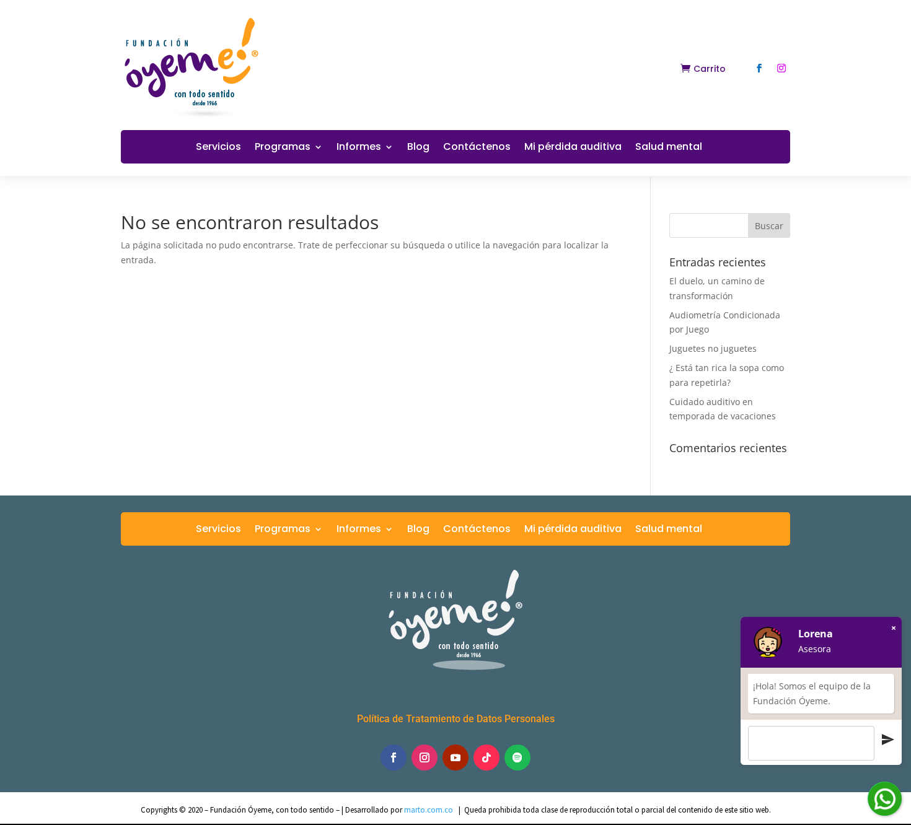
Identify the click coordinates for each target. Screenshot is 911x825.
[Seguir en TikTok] (486, 757)
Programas (282, 148)
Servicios (218, 148)
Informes (359, 148)
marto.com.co (429, 810)
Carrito (709, 69)
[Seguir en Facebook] (759, 68)
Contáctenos (477, 148)
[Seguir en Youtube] (455, 757)
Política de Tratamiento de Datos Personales (456, 719)
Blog (418, 148)
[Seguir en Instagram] (781, 68)
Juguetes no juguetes (713, 348)
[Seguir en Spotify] (517, 757)
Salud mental (668, 148)
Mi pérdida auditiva (573, 148)
